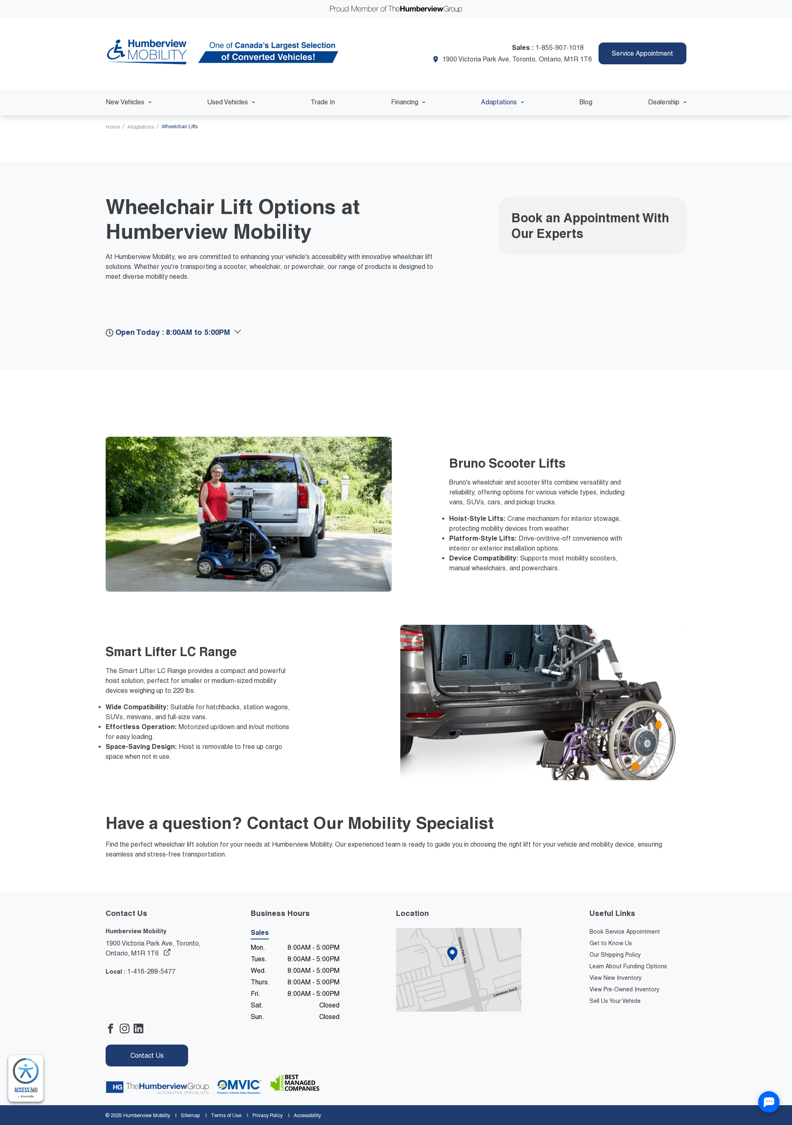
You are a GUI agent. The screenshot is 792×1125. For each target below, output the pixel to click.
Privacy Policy (267, 1115)
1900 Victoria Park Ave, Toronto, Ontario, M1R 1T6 (517, 59)
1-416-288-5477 (151, 971)
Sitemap (190, 1115)
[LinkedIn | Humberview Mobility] (141, 1030)
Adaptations (141, 127)
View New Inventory (615, 977)
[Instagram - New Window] (127, 1030)
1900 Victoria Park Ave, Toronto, (153, 948)
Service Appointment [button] (642, 53)
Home (113, 127)
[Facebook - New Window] (113, 1030)
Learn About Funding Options (628, 966)
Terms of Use (226, 1115)
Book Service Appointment (624, 931)
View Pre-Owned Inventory (624, 989)
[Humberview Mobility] (224, 53)
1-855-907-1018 (559, 48)
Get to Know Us (610, 943)
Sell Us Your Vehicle (615, 1001)
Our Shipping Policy (615, 954)
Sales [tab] (260, 933)
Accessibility (307, 1115)
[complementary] (25, 1078)
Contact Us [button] (147, 1055)
